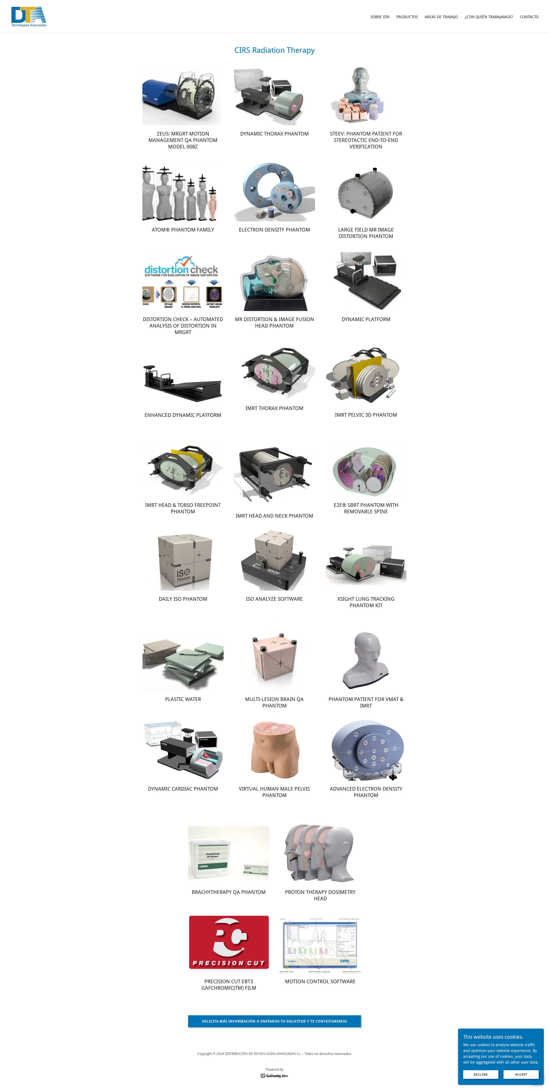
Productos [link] (407, 17)
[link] (28, 16)
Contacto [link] (529, 17)
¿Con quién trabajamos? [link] (489, 17)
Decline (481, 1074)
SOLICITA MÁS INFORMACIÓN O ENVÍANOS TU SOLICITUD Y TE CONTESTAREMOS (274, 1021)
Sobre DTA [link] (379, 17)
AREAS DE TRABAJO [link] (441, 17)
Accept (521, 1074)
